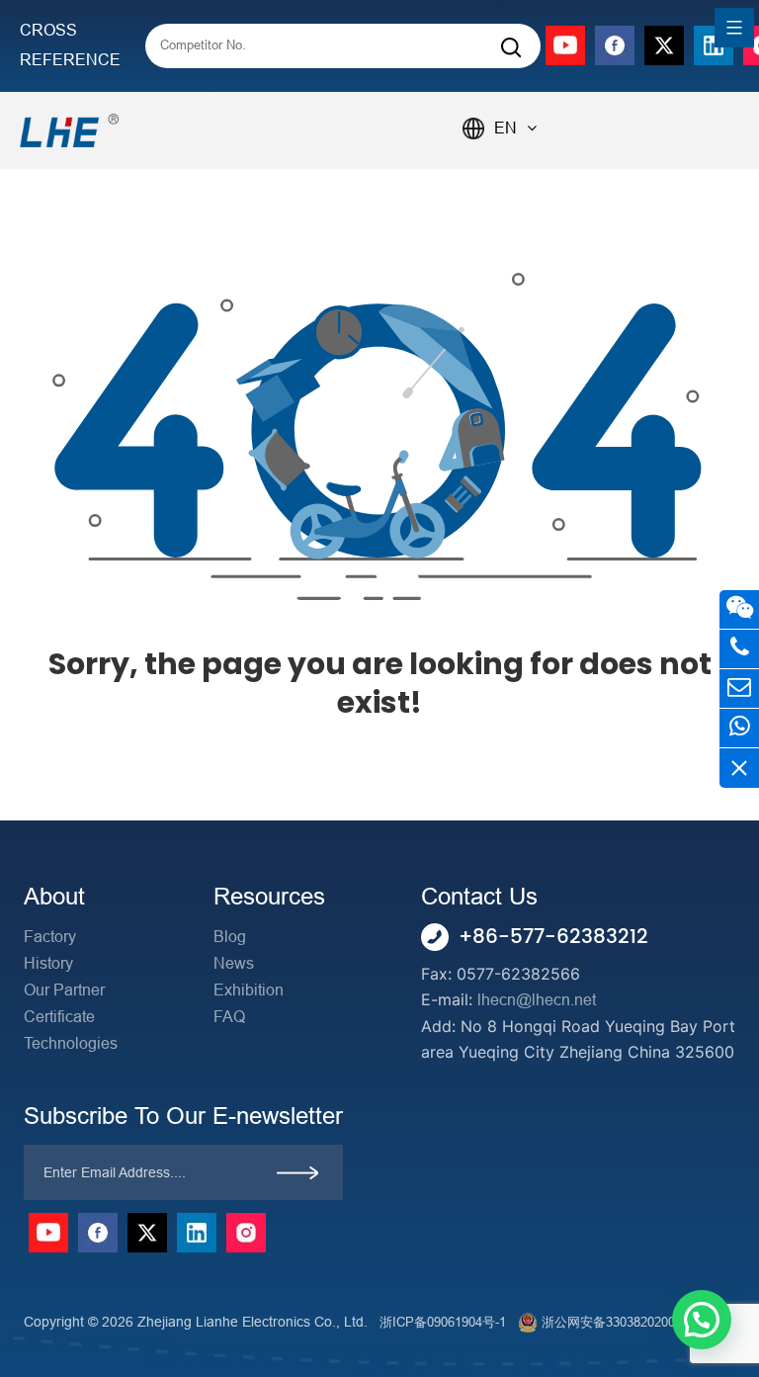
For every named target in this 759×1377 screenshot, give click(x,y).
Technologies (71, 1043)
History (48, 963)
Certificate (59, 1016)
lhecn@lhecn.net (536, 999)
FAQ (229, 1016)
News (233, 963)
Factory (50, 936)
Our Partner (64, 990)
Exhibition (248, 990)
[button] (701, 1319)
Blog (229, 936)
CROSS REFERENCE (70, 45)
